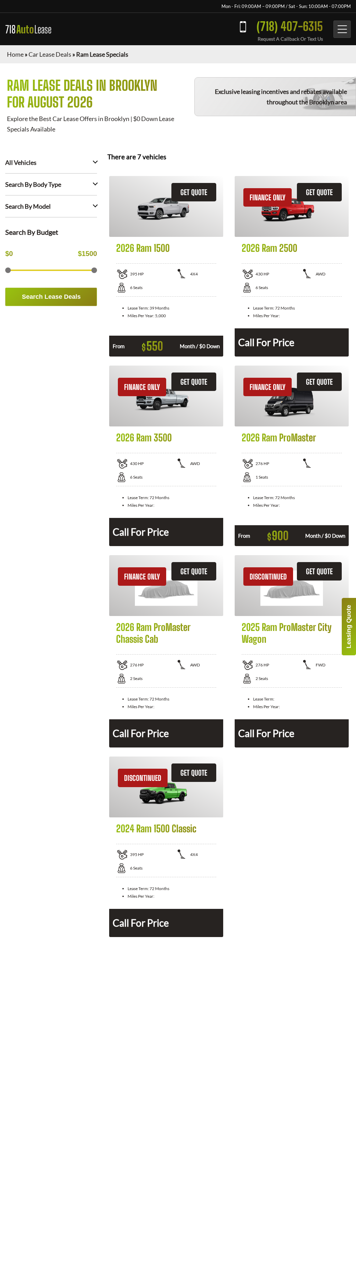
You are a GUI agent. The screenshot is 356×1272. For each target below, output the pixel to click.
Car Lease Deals (50, 54)
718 (28, 29)
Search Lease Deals (51, 296)
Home (15, 54)
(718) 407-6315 (290, 26)
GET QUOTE (193, 192)
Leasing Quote (348, 626)
